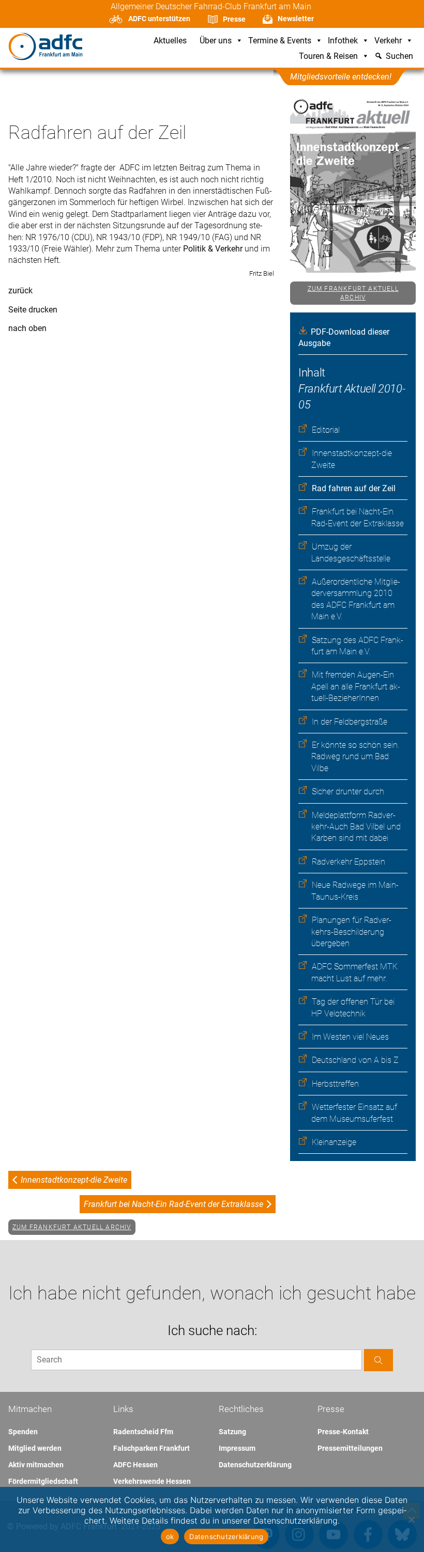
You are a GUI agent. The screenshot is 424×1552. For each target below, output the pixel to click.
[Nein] (411, 1519)
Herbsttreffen (335, 1084)
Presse (234, 19)
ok (170, 1536)
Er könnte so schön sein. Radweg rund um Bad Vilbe (355, 756)
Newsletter (296, 18)
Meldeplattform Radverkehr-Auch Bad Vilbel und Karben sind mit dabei (356, 826)
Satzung (232, 1432)
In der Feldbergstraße (349, 722)
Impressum (237, 1448)
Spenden (23, 1432)
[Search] (378, 1360)
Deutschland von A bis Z (355, 1060)
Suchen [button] (399, 56)
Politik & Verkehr (214, 249)
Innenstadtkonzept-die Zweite (74, 1180)
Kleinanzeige (334, 1142)
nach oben (27, 328)
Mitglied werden (35, 1448)
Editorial (326, 430)
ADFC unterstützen (159, 18)
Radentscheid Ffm (143, 1432)
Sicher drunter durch (348, 791)
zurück (20, 290)
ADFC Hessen (135, 1465)
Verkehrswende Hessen (152, 1481)
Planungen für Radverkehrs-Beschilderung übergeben (351, 931)
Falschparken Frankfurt (151, 1448)
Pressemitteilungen (350, 1448)
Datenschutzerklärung (255, 1465)
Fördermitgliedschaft (43, 1481)
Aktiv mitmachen (36, 1465)
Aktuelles (170, 41)
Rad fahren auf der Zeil (354, 488)
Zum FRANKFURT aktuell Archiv (353, 293)
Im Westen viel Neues (350, 1037)
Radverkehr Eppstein (348, 862)
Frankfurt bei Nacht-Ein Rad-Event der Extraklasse (173, 1204)
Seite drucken (32, 310)
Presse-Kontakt (343, 1432)
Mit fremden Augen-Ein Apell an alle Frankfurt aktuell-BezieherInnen (355, 686)
